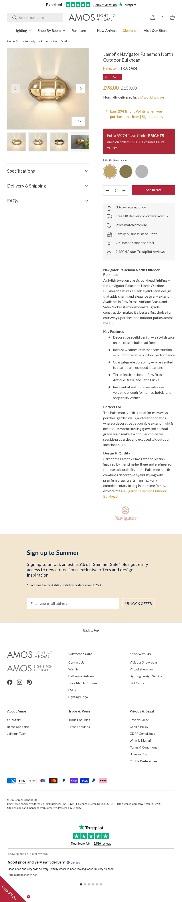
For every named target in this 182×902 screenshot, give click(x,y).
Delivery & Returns (81, 676)
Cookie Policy (139, 726)
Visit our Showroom (143, 662)
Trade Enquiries (79, 720)
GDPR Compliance (142, 733)
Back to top (91, 630)
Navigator (110, 68)
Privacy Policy (139, 720)
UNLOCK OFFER (138, 603)
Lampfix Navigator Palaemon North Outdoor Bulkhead (45, 41)
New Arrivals (107, 30)
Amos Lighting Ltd (27, 799)
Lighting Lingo (78, 697)
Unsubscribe (138, 754)
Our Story (14, 720)
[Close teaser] (28, 896)
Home (11, 41)
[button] (172, 17)
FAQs (72, 690)
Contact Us (76, 662)
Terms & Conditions (143, 747)
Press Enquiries (79, 726)
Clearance (130, 30)
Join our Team (16, 733)
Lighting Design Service (146, 676)
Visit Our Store (156, 30)
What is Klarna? (140, 740)
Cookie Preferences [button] (143, 761)
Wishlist (74, 669)
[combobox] (35, 17)
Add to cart (153, 190)
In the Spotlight (18, 726)
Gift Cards (137, 683)
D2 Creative (50, 807)
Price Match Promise (82, 683)
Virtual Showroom (142, 669)
